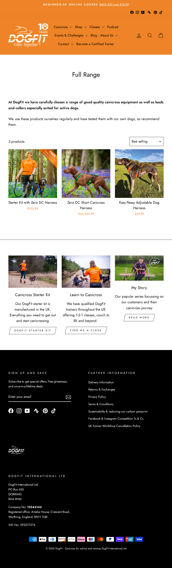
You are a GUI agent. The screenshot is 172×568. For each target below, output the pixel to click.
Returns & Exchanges (101, 389)
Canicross (61, 27)
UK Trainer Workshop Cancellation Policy (114, 426)
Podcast (112, 27)
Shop (79, 27)
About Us (107, 35)
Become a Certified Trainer (95, 43)
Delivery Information (101, 382)
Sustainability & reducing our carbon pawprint (117, 411)
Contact (64, 43)
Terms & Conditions (100, 404)
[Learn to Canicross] (86, 271)
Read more (139, 317)
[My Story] (139, 268)
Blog (94, 35)
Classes (95, 27)
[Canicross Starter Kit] (32, 271)
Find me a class (86, 330)
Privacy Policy (97, 397)
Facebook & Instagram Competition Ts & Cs (115, 418)
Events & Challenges (69, 35)
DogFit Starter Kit (32, 330)
